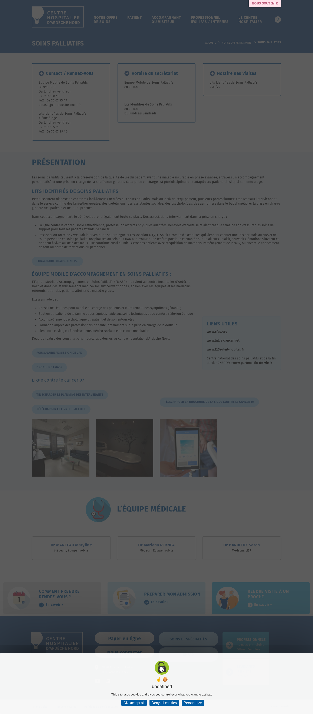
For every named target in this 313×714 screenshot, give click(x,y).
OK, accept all (134, 703)
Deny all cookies (164, 703)
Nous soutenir (265, 3)
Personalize (193, 703)
